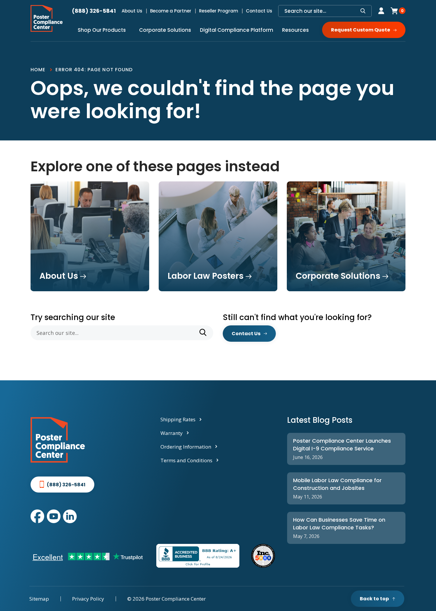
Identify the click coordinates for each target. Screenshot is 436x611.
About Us (132, 11)
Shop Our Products (102, 30)
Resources (295, 30)
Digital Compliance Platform (236, 30)
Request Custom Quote (360, 29)
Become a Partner (170, 11)
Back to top (374, 598)
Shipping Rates (177, 419)
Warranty (171, 433)
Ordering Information (185, 446)
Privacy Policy (88, 598)
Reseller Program (218, 11)
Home (38, 69)
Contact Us (259, 11)
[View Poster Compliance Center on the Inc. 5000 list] (263, 556)
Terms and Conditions (186, 460)
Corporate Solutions (165, 30)
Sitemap (39, 598)
